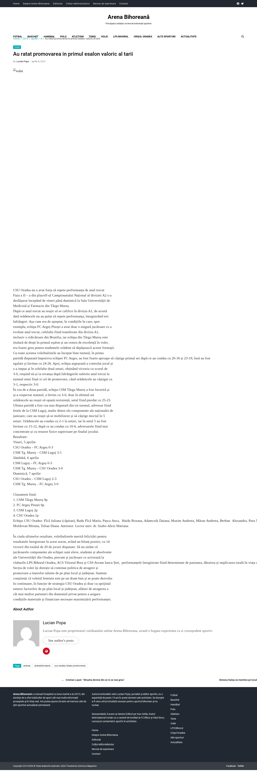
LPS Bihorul (120, 36)
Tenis (92, 36)
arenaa (27, 666)
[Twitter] (242, 3)
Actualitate (189, 36)
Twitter (240, 766)
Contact (123, 3)
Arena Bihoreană (128, 17)
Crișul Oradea (143, 36)
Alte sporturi (166, 36)
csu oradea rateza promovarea (69, 666)
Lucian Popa (22, 61)
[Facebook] (238, 3)
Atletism (78, 36)
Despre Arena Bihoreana (36, 3)
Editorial (58, 3)
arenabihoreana (42, 666)
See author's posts (61, 640)
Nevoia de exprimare (104, 3)
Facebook (231, 766)
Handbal (49, 36)
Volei (104, 36)
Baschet (32, 36)
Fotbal (17, 36)
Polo (63, 36)
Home (16, 3)
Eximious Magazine (87, 766)
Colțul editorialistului (78, 3)
